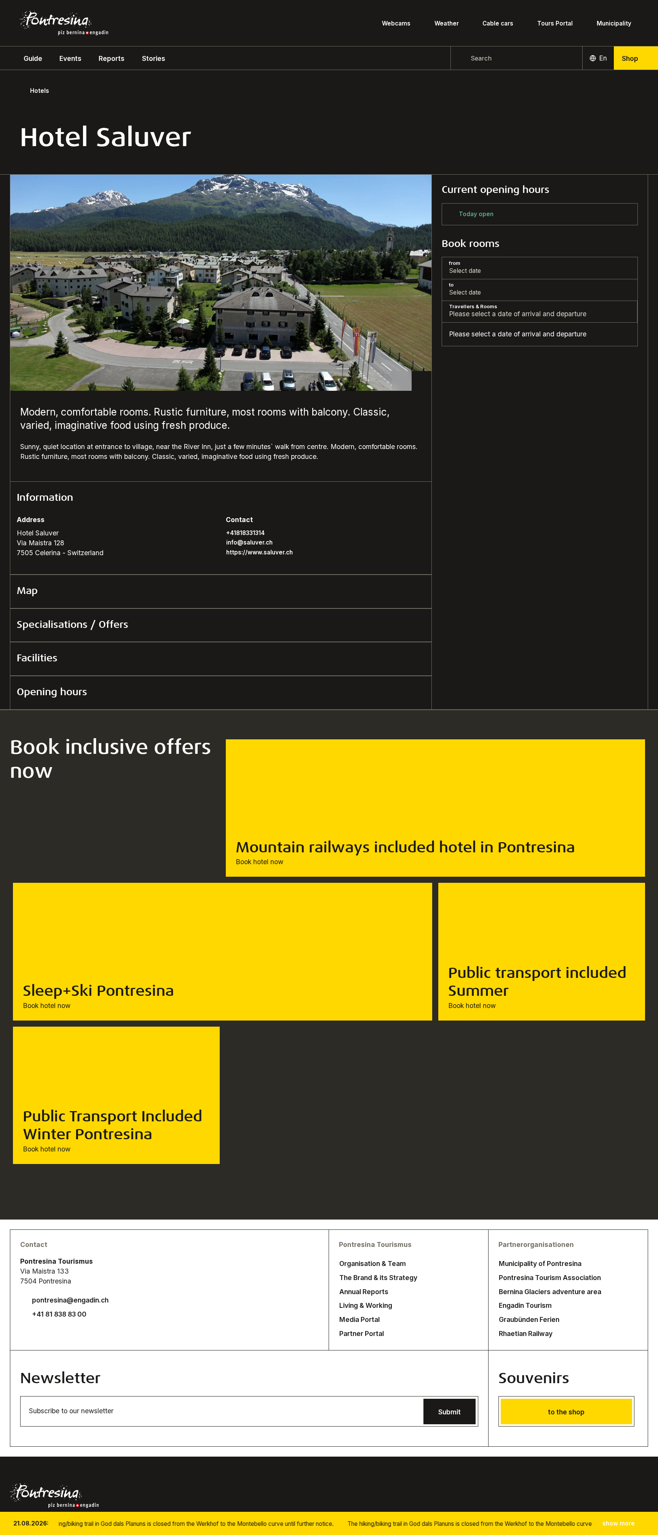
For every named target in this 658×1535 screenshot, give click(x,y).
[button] (33, 58)
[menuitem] (70, 58)
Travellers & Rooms (473, 306)
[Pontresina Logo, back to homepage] (64, 23)
